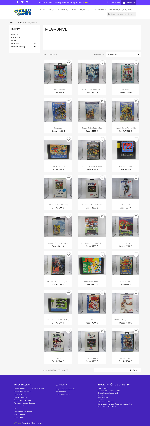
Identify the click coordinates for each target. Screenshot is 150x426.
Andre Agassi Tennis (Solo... (91, 90)
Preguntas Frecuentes (22, 391)
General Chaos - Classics (58, 243)
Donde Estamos (20, 397)
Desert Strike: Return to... (92, 128)
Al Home (42, 10)
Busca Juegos (19, 414)
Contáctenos (19, 417)
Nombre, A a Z (124, 54)
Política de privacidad (22, 400)
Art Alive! (125, 90)
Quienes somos (20, 394)
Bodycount (58, 128)
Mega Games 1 (125, 281)
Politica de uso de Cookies (24, 403)
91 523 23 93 (88, 3)
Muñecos (84, 10)
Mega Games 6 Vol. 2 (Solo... (58, 320)
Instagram (28, 2)
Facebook (18, 2)
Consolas (63, 10)
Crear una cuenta (63, 394)
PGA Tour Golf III (92, 358)
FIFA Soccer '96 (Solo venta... (92, 205)
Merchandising (99, 10)
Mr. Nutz (92, 320)
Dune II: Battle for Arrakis (126, 128)
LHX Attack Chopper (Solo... (58, 281)
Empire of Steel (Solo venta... (91, 166)
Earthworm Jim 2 (58, 166)
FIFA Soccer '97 (125, 205)
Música (74, 10)
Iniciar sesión (61, 392)
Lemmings (126, 243)
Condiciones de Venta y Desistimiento (29, 389)
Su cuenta (61, 385)
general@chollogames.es (107, 406)
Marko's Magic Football (92, 281)
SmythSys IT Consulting (31, 423)
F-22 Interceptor (125, 166)
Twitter (23, 2)
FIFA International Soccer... (58, 205)
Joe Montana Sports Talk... (91, 243)
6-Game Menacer (58, 90)
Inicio (15, 29)
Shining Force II (126, 358)
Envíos (16, 409)
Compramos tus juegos (23, 411)
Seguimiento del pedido (65, 389)
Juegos (52, 10)
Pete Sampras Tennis (58, 358)
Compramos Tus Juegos (120, 10)
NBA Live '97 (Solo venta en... (125, 320)
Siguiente (135, 370)
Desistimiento (19, 406)
